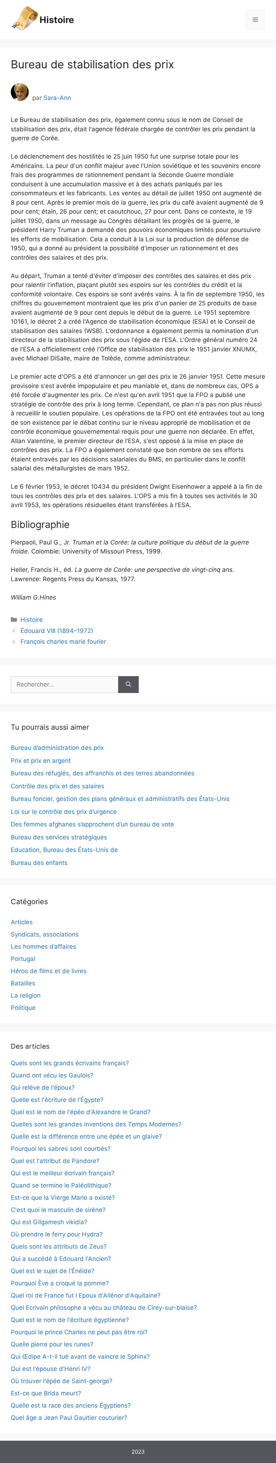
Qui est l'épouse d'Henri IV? (51, 1368)
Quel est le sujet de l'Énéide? (53, 1271)
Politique (23, 1007)
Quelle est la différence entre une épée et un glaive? (86, 1136)
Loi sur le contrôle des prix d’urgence (64, 811)
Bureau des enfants (39, 862)
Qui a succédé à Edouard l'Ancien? (61, 1258)
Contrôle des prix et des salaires (57, 786)
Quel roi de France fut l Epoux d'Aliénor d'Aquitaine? (86, 1295)
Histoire (57, 19)
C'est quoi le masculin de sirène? (58, 1209)
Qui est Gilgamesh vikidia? (49, 1222)
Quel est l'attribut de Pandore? (55, 1161)
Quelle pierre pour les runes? (52, 1344)
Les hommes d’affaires (43, 946)
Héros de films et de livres (49, 971)
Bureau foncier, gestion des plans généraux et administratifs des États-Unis (120, 798)
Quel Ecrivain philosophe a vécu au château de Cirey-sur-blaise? (104, 1307)
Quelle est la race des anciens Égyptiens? (71, 1405)
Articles (22, 922)
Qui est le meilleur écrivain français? (63, 1173)
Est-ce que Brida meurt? (46, 1393)
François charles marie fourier (63, 641)
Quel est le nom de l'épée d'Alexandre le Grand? (81, 1112)
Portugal (23, 958)
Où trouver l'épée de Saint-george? (61, 1381)
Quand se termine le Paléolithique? (61, 1185)
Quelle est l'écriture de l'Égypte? (57, 1099)
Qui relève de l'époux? (43, 1087)
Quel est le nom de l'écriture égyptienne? (70, 1319)
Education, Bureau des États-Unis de (64, 849)
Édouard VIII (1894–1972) (56, 630)
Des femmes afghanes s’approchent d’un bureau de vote (92, 824)
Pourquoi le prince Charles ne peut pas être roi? (79, 1332)
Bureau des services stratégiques (59, 837)
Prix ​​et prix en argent (41, 760)
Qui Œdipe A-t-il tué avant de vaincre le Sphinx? (80, 1356)
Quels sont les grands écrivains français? (70, 1063)
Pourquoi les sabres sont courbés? (61, 1148)
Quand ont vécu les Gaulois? (52, 1075)
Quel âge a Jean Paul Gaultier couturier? (69, 1417)
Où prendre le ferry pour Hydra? (57, 1234)
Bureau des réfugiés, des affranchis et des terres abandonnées (102, 773)
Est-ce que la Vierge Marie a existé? (63, 1197)
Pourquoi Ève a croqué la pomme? (60, 1283)
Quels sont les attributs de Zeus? (59, 1246)
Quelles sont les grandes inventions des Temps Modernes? (96, 1124)
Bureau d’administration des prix (57, 747)
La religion (26, 995)
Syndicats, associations (45, 934)
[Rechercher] (128, 684)
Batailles (23, 983)
